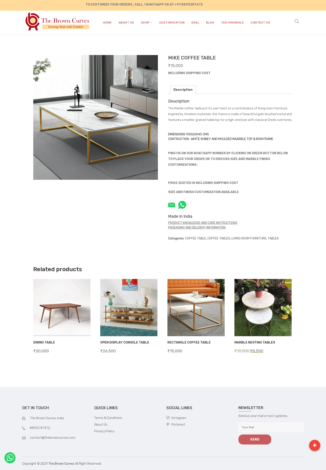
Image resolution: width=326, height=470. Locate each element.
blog (210, 22)
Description (182, 90)
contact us (260, 22)
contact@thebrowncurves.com (52, 438)
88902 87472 (40, 428)
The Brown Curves (61, 464)
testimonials (232, 22)
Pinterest (177, 425)
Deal (195, 22)
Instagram (177, 418)
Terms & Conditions (108, 418)
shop (146, 22)
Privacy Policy (104, 431)
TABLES (273, 238)
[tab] (183, 90)
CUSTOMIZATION (172, 22)
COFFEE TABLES (218, 238)
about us (126, 22)
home (107, 22)
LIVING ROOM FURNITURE (249, 238)
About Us (100, 425)
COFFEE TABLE (195, 238)
